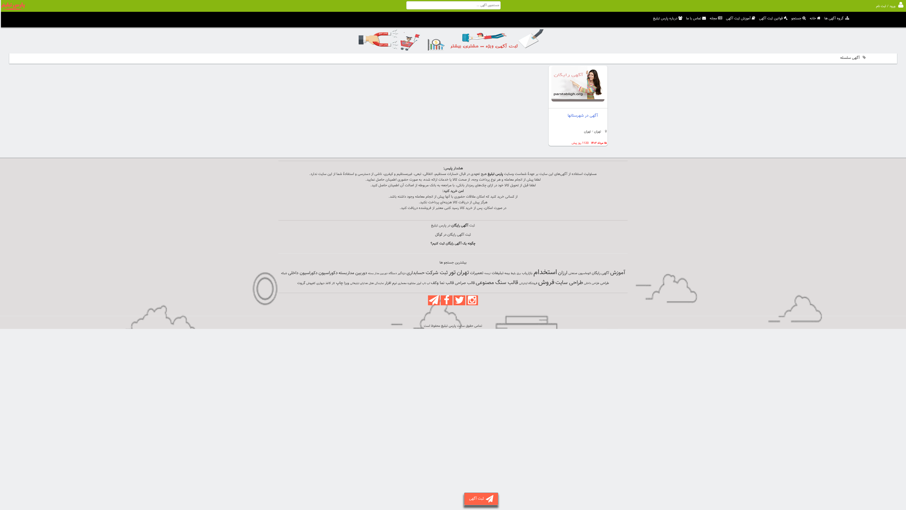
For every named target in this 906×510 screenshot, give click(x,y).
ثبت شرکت (437, 273)
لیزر (418, 283)
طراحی (604, 283)
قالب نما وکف (442, 283)
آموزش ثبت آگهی (738, 18)
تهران (597, 131)
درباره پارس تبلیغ (665, 18)
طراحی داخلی (591, 283)
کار (333, 283)
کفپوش (310, 283)
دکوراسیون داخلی (303, 273)
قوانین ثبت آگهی (771, 18)
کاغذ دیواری (323, 283)
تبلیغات (497, 273)
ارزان (562, 273)
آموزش (617, 273)
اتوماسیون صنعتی (579, 273)
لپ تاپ (426, 283)
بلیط (513, 273)
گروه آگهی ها (833, 18)
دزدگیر (402, 273)
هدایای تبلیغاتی (359, 283)
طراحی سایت (569, 283)
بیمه (507, 273)
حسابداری (416, 272)
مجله (713, 18)
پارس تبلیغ (495, 174)
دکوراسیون (328, 272)
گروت (301, 283)
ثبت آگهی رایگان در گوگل (453, 235)
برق (519, 273)
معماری (402, 283)
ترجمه (487, 274)
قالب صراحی (465, 283)
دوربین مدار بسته (378, 273)
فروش (546, 282)
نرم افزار (391, 283)
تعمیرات (476, 273)
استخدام (545, 272)
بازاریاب (527, 273)
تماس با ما (693, 18)
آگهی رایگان (600, 273)
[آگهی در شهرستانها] (577, 101)
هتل (371, 283)
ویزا (346, 283)
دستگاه (393, 273)
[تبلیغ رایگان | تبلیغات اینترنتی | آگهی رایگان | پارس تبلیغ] (13, 9)
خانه (813, 18)
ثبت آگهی (477, 499)
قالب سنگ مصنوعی (497, 283)
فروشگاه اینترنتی (528, 283)
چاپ (339, 283)
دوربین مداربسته (353, 273)
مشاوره (411, 283)
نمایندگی (379, 283)
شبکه (284, 273)
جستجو (796, 18)
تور (452, 272)
